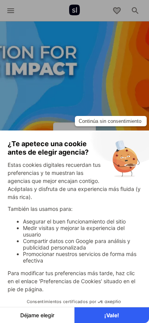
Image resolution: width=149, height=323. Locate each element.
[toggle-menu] (10, 10)
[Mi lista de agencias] (116, 10)
